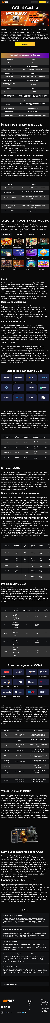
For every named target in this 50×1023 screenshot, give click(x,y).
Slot (42, 234)
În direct (18, 234)
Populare (5, 234)
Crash (30, 234)
